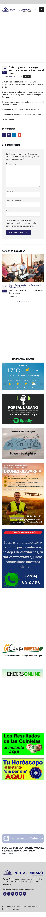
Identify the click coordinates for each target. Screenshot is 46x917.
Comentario (11, 164)
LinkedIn (14, 135)
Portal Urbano (13, 77)
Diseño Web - (10, 904)
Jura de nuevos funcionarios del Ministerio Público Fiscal (26, 282)
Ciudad (26, 77)
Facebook (4, 135)
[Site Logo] (16, 9)
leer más (12, 292)
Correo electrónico (13, 200)
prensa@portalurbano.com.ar (23, 885)
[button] (36, 9)
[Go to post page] (23, 265)
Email (19, 135)
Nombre (9, 191)
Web (8, 210)
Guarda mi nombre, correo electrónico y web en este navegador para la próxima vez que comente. (21, 223)
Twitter (9, 135)
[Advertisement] (23, 39)
